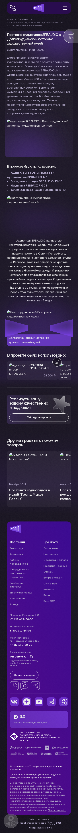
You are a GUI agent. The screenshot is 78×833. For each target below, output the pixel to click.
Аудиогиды (16, 554)
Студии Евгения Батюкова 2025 (39, 823)
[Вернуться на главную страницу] (39, 530)
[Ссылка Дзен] (26, 701)
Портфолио (23, 19)
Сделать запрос (24, 675)
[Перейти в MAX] (24, 685)
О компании (51, 548)
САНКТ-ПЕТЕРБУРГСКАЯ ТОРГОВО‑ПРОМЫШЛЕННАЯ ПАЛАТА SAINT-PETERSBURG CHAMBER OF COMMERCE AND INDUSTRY (40, 736)
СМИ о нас (50, 583)
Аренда (15, 604)
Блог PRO (49, 601)
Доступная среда (21, 592)
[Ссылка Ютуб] (39, 701)
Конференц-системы (18, 585)
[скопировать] (30, 657)
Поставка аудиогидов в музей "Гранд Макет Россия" (29, 495)
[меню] (65, 8)
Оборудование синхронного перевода (19, 573)
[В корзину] (56, 362)
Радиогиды (16, 548)
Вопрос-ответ (53, 577)
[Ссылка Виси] (63, 701)
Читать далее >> (57, 810)
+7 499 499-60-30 (21, 619)
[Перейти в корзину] (70, 36)
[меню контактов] (13, 8)
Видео (48, 595)
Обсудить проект (39, 417)
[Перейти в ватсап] (14, 685)
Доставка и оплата (56, 560)
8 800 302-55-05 (20, 631)
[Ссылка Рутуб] (51, 701)
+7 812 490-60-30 (21, 645)
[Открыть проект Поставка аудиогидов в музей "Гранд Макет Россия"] (32, 479)
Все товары (17, 598)
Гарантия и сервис (55, 566)
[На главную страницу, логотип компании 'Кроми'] (38, 8)
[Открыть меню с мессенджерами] (11, 821)
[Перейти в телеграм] (35, 685)
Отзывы (48, 572)
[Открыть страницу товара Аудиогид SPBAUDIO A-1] (32, 370)
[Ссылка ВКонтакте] (14, 701)
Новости (49, 589)
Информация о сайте (40, 828)
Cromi (10, 19)
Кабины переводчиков (19, 562)
